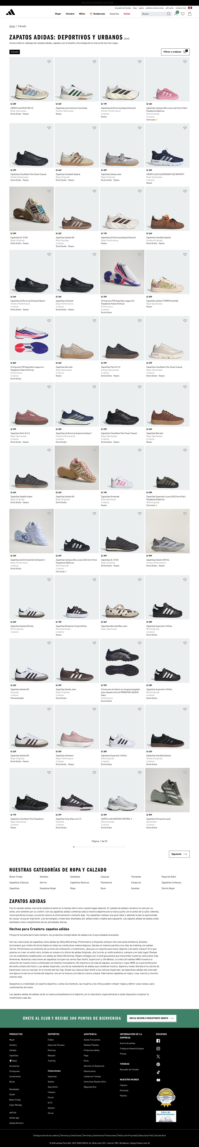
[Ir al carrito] (189, 13)
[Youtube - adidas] (173, 1080)
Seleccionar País (145, 1136)
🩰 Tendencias (97, 14)
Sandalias (75, 877)
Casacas (105, 877)
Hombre (70, 14)
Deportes (114, 14)
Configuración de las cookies (46, 1136)
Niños (82, 14)
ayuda (141, 8)
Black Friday (15, 877)
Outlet (127, 14)
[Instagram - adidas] (173, 1049)
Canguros (136, 883)
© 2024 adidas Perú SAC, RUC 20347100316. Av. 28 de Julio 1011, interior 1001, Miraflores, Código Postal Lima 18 (99, 1143)
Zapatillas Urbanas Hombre (171, 883)
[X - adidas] (173, 1057)
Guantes (135, 888)
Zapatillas (14, 888)
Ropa (72, 888)
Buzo (103, 888)
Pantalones (106, 883)
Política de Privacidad (127, 1136)
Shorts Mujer (168, 888)
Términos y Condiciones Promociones (99, 1136)
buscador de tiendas (123, 8)
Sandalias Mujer (48, 888)
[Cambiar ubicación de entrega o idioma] (190, 8)
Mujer (58, 14)
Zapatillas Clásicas (19, 883)
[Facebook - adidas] (173, 1041)
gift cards (169, 8)
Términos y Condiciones (70, 1136)
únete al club (181, 8)
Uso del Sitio (160, 1136)
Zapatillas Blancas (79, 883)
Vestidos (44, 877)
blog (135, 8)
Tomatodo (136, 877)
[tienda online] (10, 12)
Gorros (43, 883)
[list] (85, 52)
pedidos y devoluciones (155, 8)
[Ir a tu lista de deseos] (182, 13)
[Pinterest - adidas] (173, 1065)
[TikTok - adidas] (173, 1073)
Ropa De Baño (169, 877)
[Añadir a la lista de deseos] (49, 62)
